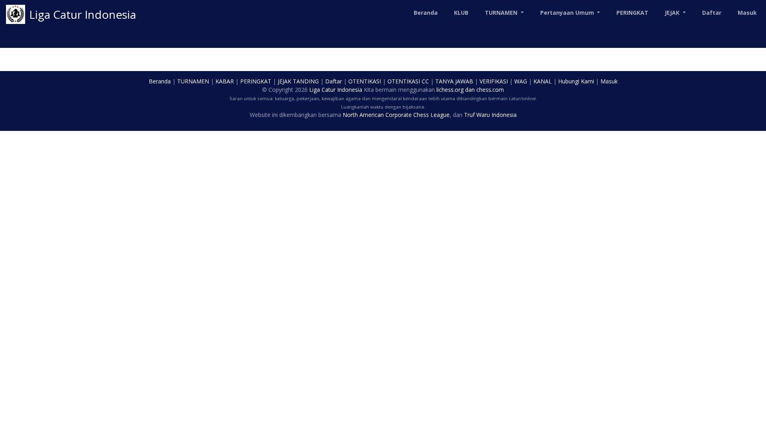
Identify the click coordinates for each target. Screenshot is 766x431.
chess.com (490, 89)
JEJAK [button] (673, 12)
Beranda (426, 12)
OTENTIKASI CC (408, 81)
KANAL (542, 81)
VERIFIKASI (494, 81)
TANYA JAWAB (454, 81)
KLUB (461, 12)
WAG (520, 81)
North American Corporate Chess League (396, 115)
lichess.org (450, 89)
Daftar (711, 12)
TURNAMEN (193, 81)
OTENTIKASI (364, 81)
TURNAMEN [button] (502, 12)
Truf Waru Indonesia (490, 115)
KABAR (224, 81)
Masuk (747, 12)
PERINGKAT (632, 12)
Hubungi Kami (576, 81)
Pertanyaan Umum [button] (568, 12)
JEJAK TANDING (298, 81)
